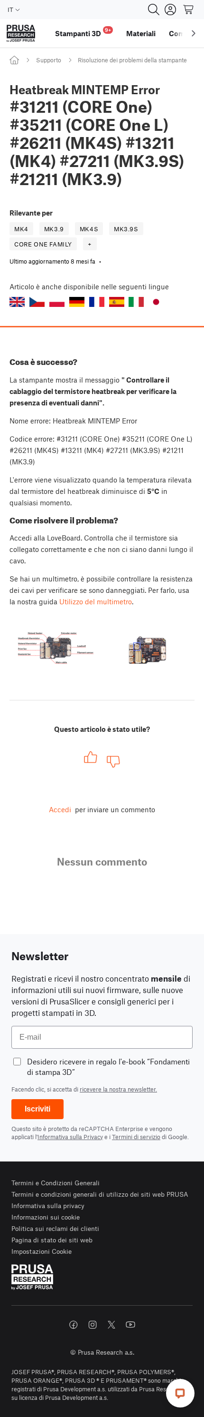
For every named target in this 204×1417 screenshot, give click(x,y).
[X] (111, 1324)
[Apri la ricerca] (153, 9)
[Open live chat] (180, 1393)
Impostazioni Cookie (41, 1251)
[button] (17, 302)
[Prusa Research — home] (21, 33)
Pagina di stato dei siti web (52, 1240)
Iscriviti (37, 1109)
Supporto (48, 60)
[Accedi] (170, 9)
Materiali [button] (141, 33)
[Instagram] (92, 1324)
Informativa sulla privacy (47, 1205)
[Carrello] (188, 9)
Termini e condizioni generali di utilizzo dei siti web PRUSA (99, 1194)
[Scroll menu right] (193, 33)
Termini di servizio (136, 1137)
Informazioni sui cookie (45, 1217)
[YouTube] (130, 1324)
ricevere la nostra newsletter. (118, 1089)
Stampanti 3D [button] (83, 32)
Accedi (60, 809)
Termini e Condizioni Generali (55, 1183)
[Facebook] (73, 1324)
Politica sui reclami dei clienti (55, 1228)
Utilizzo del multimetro (95, 601)
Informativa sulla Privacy (70, 1137)
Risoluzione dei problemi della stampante (132, 60)
